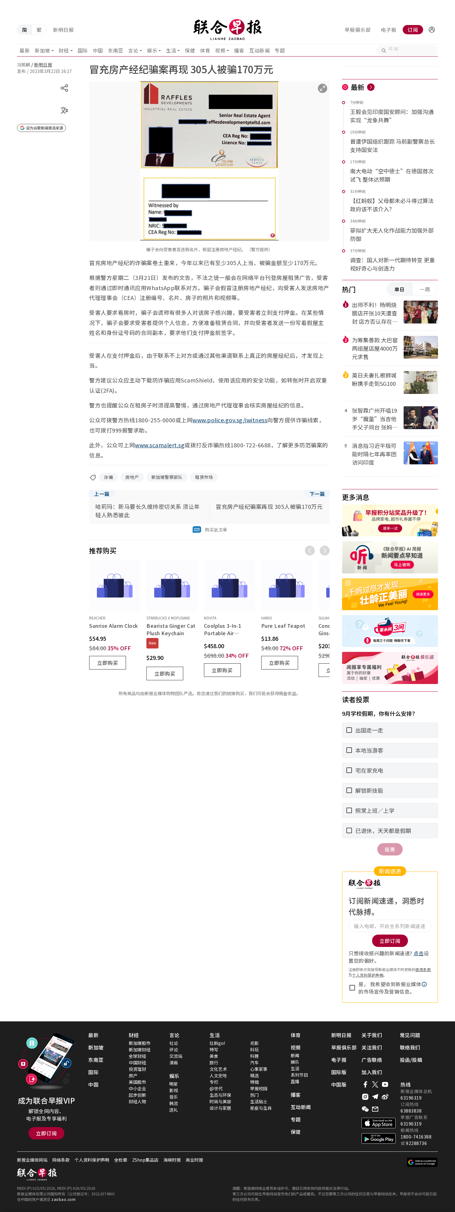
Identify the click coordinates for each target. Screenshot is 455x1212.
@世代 (216, 1088)
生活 (171, 50)
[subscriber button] (431, 29)
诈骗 (108, 477)
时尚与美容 (220, 1101)
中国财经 (137, 1062)
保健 (190, 50)
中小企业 (137, 1088)
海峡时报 (172, 1160)
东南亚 (116, 50)
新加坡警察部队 (167, 477)
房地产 (132, 477)
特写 (214, 1049)
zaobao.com (63, 1199)
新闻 (295, 1055)
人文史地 (218, 1075)
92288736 (416, 1143)
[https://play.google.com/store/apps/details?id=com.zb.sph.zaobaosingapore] (379, 1138)
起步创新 (137, 1095)
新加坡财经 (139, 1049)
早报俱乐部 (357, 29)
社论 (173, 1043)
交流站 (175, 1056)
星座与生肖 (261, 1108)
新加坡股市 (139, 1043)
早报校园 (258, 1088)
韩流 (173, 1103)
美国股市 (137, 1082)
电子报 (388, 29)
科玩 (254, 1049)
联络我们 (410, 1047)
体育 (205, 50)
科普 (254, 1056)
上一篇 (102, 493)
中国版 (339, 1084)
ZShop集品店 (145, 1160)
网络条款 (61, 1160)
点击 (419, 953)
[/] (227, 29)
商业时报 (194, 1160)
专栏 (214, 1082)
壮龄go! (217, 1043)
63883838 (411, 1111)
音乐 (173, 1097)
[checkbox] (352, 987)
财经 (64, 50)
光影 (254, 1043)
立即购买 (107, 662)
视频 (220, 50)
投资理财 (137, 1069)
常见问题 (410, 1035)
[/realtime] (371, 87)
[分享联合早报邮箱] (375, 1109)
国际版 (339, 1072)
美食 (214, 1056)
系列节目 (299, 1075)
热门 (254, 1095)
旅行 (214, 1062)
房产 (133, 1075)
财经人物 (137, 1101)
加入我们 (372, 1072)
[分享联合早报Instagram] (365, 1096)
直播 (295, 1081)
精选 (254, 1075)
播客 (239, 50)
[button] (432, 29)
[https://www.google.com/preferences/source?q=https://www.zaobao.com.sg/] (422, 1162)
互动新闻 (259, 50)
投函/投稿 (411, 1059)
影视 (173, 1090)
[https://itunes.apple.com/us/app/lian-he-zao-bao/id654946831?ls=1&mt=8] (379, 1123)
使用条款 (423, 969)
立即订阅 (46, 1133)
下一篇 (317, 493)
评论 (173, 1049)
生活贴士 (258, 1101)
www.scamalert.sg (159, 445)
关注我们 (372, 1047)
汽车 (254, 1062)
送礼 (173, 1110)
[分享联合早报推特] (375, 1084)
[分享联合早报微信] (365, 1109)
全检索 (120, 1160)
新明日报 (63, 29)
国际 (83, 50)
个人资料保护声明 (367, 975)
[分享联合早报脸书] (365, 1084)
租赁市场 (204, 477)
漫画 (173, 1062)
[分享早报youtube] (385, 1084)
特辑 (254, 1082)
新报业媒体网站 (32, 1160)
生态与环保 (220, 1095)
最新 (25, 50)
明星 (173, 1084)
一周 (425, 289)
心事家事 (258, 1069)
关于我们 (372, 1035)
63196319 (411, 1098)
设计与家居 (220, 1108)
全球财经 (137, 1056)
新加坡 (42, 50)
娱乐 (152, 50)
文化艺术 (218, 1069)
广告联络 (372, 1059)
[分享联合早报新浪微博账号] (385, 1096)
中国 (98, 50)
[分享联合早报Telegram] (375, 1096)
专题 (280, 50)
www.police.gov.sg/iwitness (230, 420)
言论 (133, 50)
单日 (399, 289)
